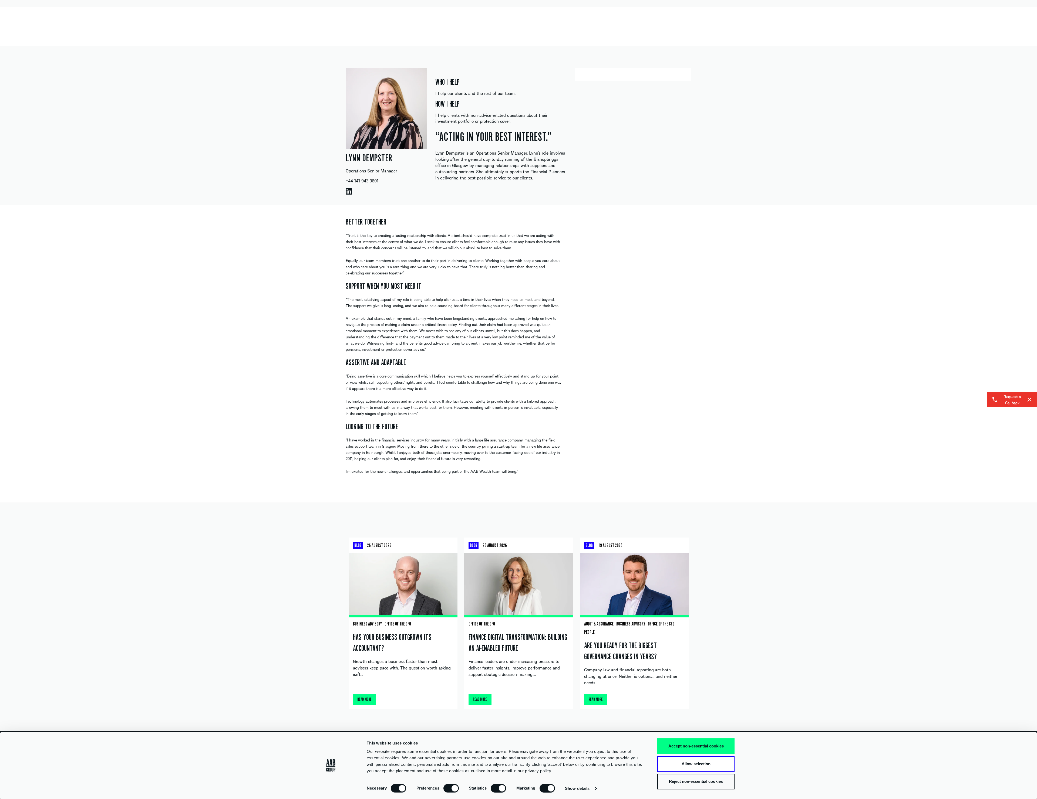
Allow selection (696, 763)
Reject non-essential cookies (696, 781)
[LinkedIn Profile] (349, 191)
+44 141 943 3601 (362, 180)
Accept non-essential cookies (696, 746)
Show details (577, 788)
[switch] (451, 788)
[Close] (1029, 399)
